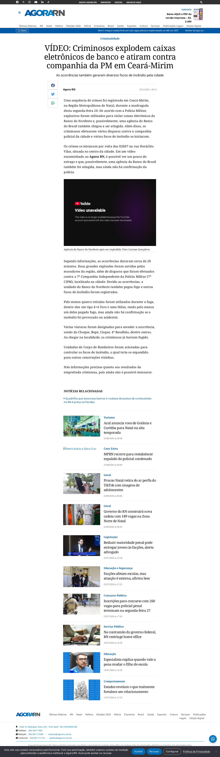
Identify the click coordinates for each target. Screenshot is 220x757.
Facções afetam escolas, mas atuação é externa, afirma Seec (127, 575)
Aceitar (138, 751)
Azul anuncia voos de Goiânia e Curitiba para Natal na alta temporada (128, 428)
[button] (20, 13)
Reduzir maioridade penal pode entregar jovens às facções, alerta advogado (129, 547)
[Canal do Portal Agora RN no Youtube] (37, 2)
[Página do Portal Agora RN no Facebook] (19, 2)
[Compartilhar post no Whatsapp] (52, 102)
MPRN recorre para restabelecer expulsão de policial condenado (128, 456)
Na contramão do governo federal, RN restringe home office (130, 634)
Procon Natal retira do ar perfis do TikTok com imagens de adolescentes (130, 485)
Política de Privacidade (196, 751)
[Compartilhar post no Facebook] (53, 85)
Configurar (172, 751)
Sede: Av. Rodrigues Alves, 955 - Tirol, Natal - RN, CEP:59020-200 (48, 726)
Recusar (154, 751)
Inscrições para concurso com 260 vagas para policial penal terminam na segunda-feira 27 (129, 606)
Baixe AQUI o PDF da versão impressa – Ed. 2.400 (178, 17)
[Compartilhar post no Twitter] (53, 94)
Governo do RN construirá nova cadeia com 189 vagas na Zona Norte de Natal (128, 516)
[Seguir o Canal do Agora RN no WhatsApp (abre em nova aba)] (213, 739)
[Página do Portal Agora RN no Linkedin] (44, 2)
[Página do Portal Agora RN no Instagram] (31, 2)
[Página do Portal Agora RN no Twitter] (25, 2)
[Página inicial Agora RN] (28, 715)
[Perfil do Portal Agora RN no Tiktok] (50, 2)
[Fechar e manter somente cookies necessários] (216, 751)
